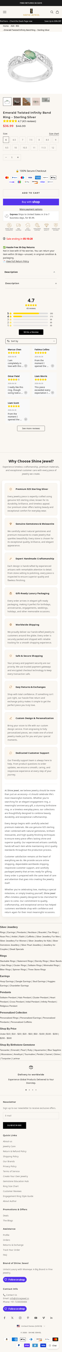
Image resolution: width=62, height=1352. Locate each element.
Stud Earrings (39, 981)
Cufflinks (30, 936)
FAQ (5, 1254)
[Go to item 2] (17, 101)
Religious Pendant (8, 1006)
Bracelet (42, 932)
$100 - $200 (52, 1034)
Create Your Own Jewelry (15, 1176)
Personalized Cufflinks (21, 1022)
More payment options (31, 209)
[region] (31, 1075)
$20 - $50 (15, 26)
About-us (7, 1141)
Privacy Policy (9, 1166)
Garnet (48, 1054)
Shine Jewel (13, 790)
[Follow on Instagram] (20, 1317)
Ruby (30, 1050)
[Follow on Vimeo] (43, 1317)
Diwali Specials (17, 949)
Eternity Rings (41, 961)
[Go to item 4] (36, 101)
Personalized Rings (9, 1018)
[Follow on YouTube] (35, 1317)
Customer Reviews (12, 1191)
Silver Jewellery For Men (48, 936)
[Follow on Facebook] (4, 1317)
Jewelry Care (9, 1146)
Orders (6, 1239)
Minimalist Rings (51, 965)
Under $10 (5, 1034)
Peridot (40, 1054)
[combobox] (31, 341)
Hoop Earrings (7, 981)
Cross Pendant (17, 1001)
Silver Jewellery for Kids (39, 941)
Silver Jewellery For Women (13, 941)
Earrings (11, 932)
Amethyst (18, 1054)
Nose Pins (5, 936)
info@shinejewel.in (19, 1298)
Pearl (23, 1050)
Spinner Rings (19, 969)
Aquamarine (40, 1050)
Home (6, 26)
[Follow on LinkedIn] (51, 1317)
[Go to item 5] (46, 99)
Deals (6, 1215)
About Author (10, 1201)
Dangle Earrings (23, 981)
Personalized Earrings (30, 1018)
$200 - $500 (6, 1038)
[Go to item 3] (26, 101)
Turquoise (6, 1058)
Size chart (54, 133)
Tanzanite (4, 1050)
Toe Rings (52, 932)
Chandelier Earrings (19, 985)
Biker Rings (5, 969)
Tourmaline (29, 1054)
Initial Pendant (32, 1001)
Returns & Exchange (13, 1244)
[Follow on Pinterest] (27, 1317)
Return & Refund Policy (14, 1151)
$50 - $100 (39, 1034)
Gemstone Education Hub (16, 1181)
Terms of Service (11, 1171)
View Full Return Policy (17, 261)
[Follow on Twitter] (12, 1317)
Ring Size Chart (11, 1186)
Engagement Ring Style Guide (18, 1196)
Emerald (15, 1050)
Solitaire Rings (35, 965)
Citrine (57, 1054)
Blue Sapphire (54, 1050)
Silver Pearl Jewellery (31, 945)
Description (11, 271)
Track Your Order (11, 1249)
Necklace (32, 932)
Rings (2, 932)
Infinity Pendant (48, 1001)
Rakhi (22, 936)
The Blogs (8, 1220)
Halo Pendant (24, 997)
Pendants (21, 932)
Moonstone (6, 1054)
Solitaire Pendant (8, 997)
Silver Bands (56, 961)
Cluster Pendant (40, 997)
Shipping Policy (11, 1156)
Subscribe (14, 1125)
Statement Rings (25, 961)
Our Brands (9, 1161)
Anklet (14, 936)
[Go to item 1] (7, 101)
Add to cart (31, 193)
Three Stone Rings (37, 969)
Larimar (16, 1058)
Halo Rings (6, 965)
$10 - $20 (16, 1034)
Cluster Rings (19, 965)
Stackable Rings (7, 961)
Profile (6, 1235)
